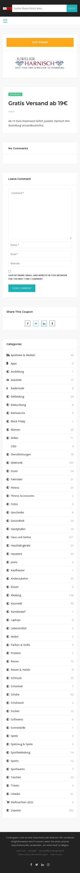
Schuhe (15, 694)
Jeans (14, 562)
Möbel (14, 636)
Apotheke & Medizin (23, 355)
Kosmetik (16, 603)
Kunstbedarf (18, 611)
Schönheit (17, 686)
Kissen (15, 587)
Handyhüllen (18, 529)
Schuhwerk (17, 702)
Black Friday (18, 421)
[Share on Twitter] (36, 323)
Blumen (15, 429)
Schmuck (16, 678)
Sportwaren (18, 769)
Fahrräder (17, 479)
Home (11, 111)
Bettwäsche (18, 413)
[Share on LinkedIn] (44, 323)
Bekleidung (17, 396)
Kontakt (32, 850)
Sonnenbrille (18, 727)
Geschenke (17, 512)
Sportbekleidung (20, 752)
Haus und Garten (21, 537)
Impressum (56, 854)
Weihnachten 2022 (22, 802)
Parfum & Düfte (20, 645)
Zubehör (16, 810)
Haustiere (16, 554)
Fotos (14, 504)
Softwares (17, 719)
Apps (14, 363)
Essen (14, 471)
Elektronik (17, 462)
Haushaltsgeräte (21, 545)
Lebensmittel (18, 628)
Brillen (14, 438)
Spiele (14, 736)
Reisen (15, 661)
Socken (15, 711)
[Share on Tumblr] (52, 323)
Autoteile (16, 380)
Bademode (17, 388)
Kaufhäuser (18, 570)
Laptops (16, 620)
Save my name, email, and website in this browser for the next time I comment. (37, 277)
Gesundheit (17, 520)
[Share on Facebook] (28, 323)
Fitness (15, 487)
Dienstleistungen (21, 454)
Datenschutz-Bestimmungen (33, 854)
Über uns (21, 850)
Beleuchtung (18, 405)
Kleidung (16, 595)
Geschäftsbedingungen (51, 850)
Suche (72, 8)
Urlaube (15, 794)
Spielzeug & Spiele (22, 744)
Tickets (15, 785)
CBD (13, 446)
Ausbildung (17, 371)
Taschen (16, 777)
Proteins (16, 653)
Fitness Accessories (22, 495)
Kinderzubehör (19, 578)
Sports (15, 760)
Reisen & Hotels (20, 669)
